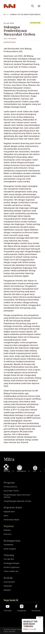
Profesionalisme (10, 487)
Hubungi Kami (9, 582)
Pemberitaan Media (11, 520)
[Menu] (39, 6)
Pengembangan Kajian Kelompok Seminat (17, 496)
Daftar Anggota (10, 549)
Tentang (9, 555)
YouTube (8, 611)
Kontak (8, 577)
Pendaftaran (8, 545)
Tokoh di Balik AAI (11, 571)
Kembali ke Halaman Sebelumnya (25, 14)
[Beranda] (10, 6)
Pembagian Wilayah (11, 563)
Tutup (39, 617)
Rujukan (9, 526)
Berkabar (7, 530)
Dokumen (7, 534)
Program (9, 482)
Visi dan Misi (9, 559)
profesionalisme (10, 42)
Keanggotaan (12, 540)
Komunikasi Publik (11, 491)
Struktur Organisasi (12, 567)
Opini (6, 516)
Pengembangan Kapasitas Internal (17, 501)
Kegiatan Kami (13, 507)
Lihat (25, 629)
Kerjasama (8, 586)
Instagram (21, 611)
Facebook (36, 611)
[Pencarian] (32, 6)
